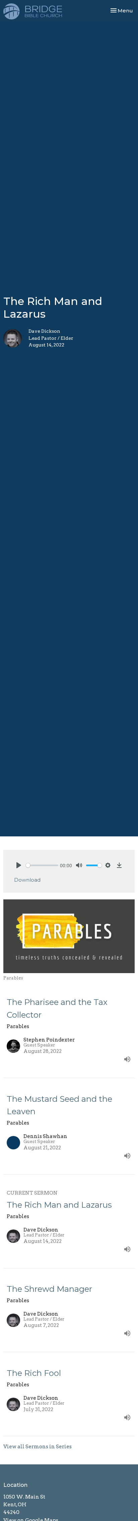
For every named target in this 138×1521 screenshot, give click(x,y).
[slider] (42, 865)
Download (27, 880)
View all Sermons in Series (37, 1447)
